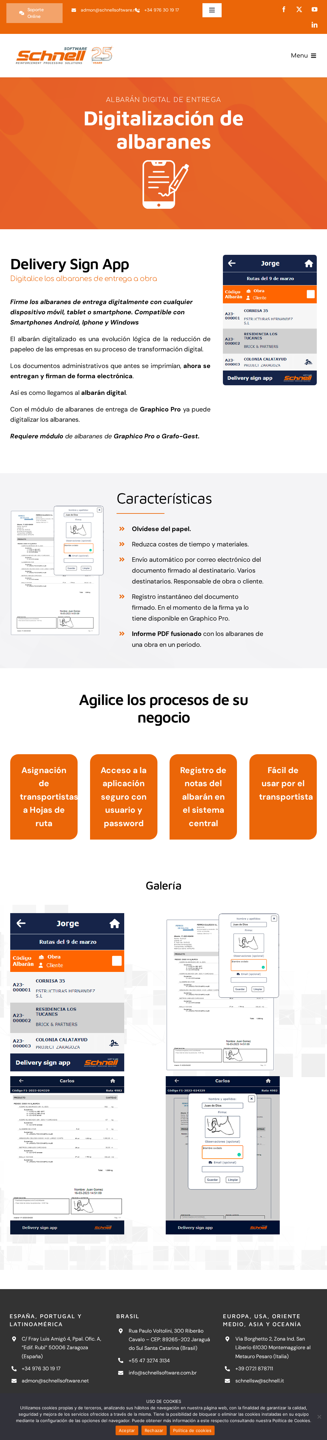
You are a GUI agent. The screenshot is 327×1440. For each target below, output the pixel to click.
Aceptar (127, 1430)
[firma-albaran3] (241, 1155)
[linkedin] (314, 25)
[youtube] (314, 9)
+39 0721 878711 (254, 1368)
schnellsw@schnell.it (259, 1380)
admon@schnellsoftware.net (55, 1380)
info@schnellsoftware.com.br (163, 1372)
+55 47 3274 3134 (149, 1360)
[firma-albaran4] (57, 509)
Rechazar (154, 1430)
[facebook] (284, 9)
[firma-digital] (270, 258)
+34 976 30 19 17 (41, 1368)
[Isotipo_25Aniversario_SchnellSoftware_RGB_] (64, 43)
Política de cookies (192, 1430)
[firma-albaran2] (85, 1155)
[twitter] (299, 9)
